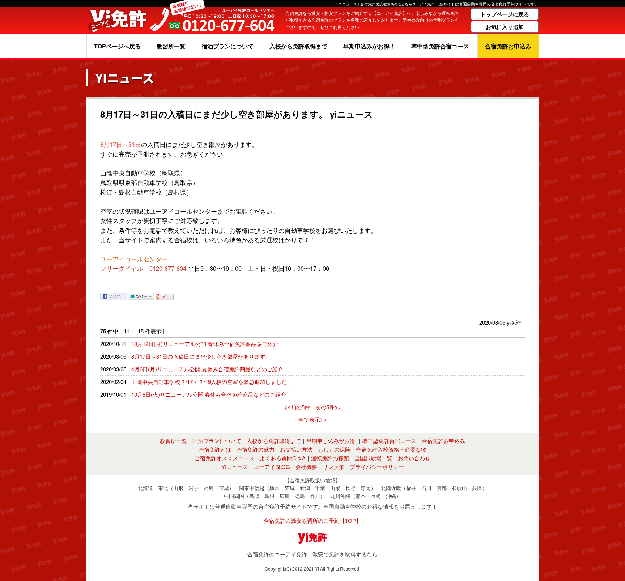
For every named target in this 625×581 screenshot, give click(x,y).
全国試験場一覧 (373, 458)
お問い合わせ (414, 458)
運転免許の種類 (330, 458)
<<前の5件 (297, 407)
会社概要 (306, 466)
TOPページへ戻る (117, 46)
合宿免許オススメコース (224, 458)
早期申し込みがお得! (331, 440)
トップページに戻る (504, 14)
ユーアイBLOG (272, 466)
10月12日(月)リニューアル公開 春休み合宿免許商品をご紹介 (204, 343)
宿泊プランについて (227, 46)
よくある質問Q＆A (283, 458)
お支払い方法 (296, 449)
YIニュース (234, 466)
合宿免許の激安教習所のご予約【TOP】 (312, 520)
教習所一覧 (171, 46)
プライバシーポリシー (377, 466)
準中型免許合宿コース (440, 46)
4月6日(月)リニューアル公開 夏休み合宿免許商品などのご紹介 (207, 369)
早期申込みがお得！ (369, 46)
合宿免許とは (215, 449)
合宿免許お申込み (508, 46)
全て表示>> (312, 419)
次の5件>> (328, 407)
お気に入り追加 (505, 27)
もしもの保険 (334, 449)
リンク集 (333, 466)
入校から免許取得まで (298, 46)
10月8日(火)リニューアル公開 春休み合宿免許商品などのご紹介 (208, 394)
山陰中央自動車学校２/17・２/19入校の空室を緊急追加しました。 (211, 381)
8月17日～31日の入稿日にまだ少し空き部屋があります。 (201, 356)
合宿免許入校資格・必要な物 (391, 449)
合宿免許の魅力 (256, 449)
